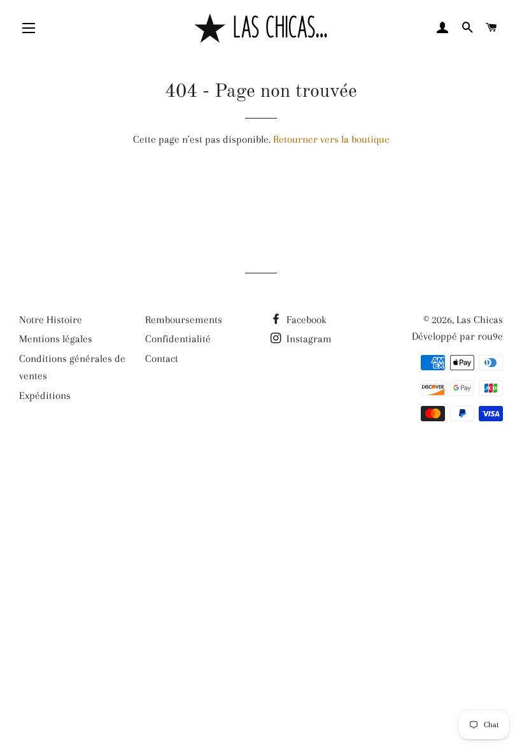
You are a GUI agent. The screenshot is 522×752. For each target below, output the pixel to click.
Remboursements (183, 320)
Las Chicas (479, 320)
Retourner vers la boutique (331, 139)
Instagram (308, 339)
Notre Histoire (50, 320)
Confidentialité (178, 339)
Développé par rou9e (457, 336)
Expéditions (45, 395)
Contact (161, 358)
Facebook (305, 320)
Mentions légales (55, 339)
